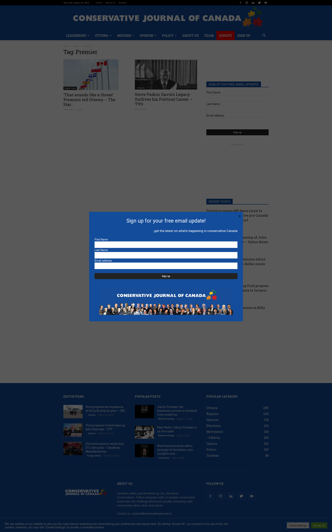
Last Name (101, 250)
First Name (101, 239)
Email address (103, 260)
